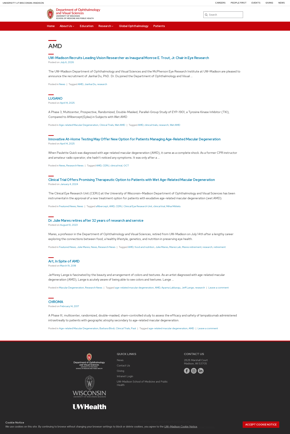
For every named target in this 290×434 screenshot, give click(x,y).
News (281, 2)
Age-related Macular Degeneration (78, 125)
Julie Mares (83, 247)
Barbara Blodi (107, 328)
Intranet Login (125, 376)
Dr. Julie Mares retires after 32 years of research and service (95, 220)
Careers (220, 2)
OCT (126, 165)
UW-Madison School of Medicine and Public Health (142, 383)
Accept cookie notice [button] (261, 424)
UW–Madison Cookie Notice (180, 426)
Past (133, 328)
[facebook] (187, 371)
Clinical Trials (107, 125)
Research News (74, 165)
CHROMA (55, 302)
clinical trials (151, 125)
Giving (269, 2)
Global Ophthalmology (133, 26)
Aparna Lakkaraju (170, 287)
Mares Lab (175, 247)
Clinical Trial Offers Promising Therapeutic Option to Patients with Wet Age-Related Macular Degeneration (131, 180)
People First (239, 2)
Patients (159, 26)
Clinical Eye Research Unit (138, 206)
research (102, 84)
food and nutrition (144, 247)
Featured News (67, 206)
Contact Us (123, 365)
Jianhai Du (90, 84)
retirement (220, 247)
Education (86, 26)
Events (256, 2)
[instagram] (194, 371)
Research (105, 26)
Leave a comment (218, 287)
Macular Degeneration (71, 287)
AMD (80, 84)
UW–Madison (23, 3)
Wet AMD (120, 125)
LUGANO (55, 98)
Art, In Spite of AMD (64, 261)
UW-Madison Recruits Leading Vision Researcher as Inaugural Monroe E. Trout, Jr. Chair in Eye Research (128, 58)
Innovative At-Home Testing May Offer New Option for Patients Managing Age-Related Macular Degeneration (134, 139)
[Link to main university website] (89, 398)
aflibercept (102, 206)
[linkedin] (201, 371)
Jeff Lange (188, 287)
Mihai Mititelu (173, 206)
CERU (106, 165)
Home (51, 26)
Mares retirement (191, 247)
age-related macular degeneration (134, 287)
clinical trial (116, 165)
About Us (66, 26)
